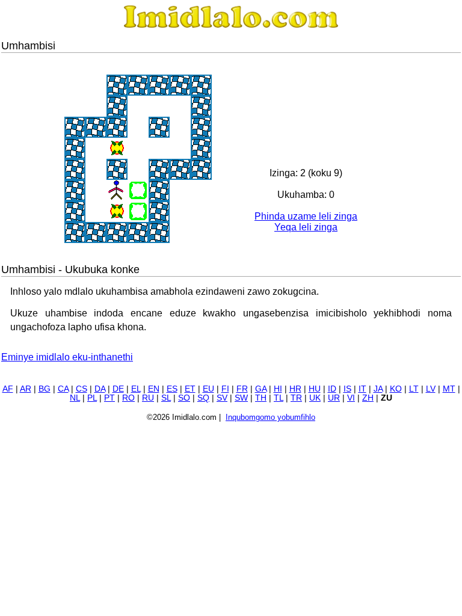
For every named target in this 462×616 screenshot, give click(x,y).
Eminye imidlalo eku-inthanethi (67, 357)
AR (25, 388)
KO (396, 388)
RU (148, 397)
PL (92, 397)
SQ (203, 397)
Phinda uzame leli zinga (305, 216)
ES (172, 388)
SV (222, 397)
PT (109, 397)
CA (63, 388)
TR (296, 397)
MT (449, 388)
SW (241, 397)
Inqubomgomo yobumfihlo (270, 417)
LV (431, 388)
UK (315, 397)
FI (225, 388)
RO (128, 397)
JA (378, 388)
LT (414, 388)
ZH (368, 397)
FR (242, 388)
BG (44, 388)
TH (260, 397)
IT (362, 388)
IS (347, 388)
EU (208, 388)
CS (81, 388)
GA (260, 388)
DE (118, 388)
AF (7, 388)
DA (99, 388)
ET (190, 388)
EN (153, 388)
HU (315, 388)
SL (166, 397)
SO (184, 397)
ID (332, 388)
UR (334, 397)
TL (278, 397)
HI (278, 388)
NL (75, 397)
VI (351, 397)
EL (136, 388)
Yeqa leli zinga (305, 227)
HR (295, 388)
